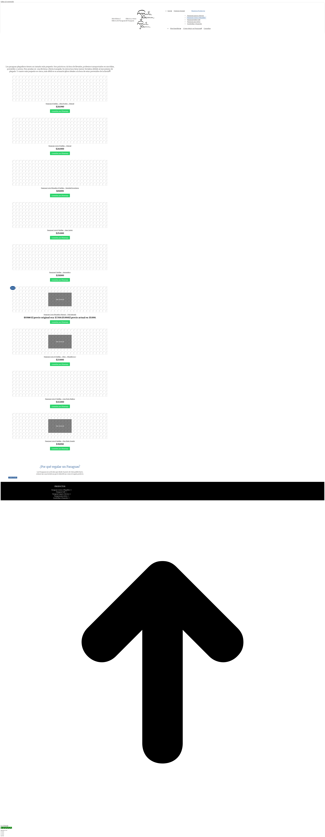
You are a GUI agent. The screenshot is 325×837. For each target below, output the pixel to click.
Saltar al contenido (7, 2)
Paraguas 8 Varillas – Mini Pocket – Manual (60, 104)
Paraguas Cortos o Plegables (60, 490)
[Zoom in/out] (6, 830)
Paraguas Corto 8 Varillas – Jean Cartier (60, 230)
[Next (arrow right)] (3, 833)
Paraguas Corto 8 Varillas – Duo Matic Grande (60, 441)
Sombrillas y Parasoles (60, 498)
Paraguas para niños (60, 496)
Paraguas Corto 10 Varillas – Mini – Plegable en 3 (60, 357)
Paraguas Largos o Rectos (60, 494)
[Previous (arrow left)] (1, 833)
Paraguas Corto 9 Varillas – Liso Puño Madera (60, 399)
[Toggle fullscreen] (4, 830)
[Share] (3, 830)
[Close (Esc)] (1, 830)
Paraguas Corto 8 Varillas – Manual (60, 146)
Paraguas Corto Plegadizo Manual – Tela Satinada (60, 314)
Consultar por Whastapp (60, 111)
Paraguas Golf (60, 492)
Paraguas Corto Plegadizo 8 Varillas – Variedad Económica (60, 188)
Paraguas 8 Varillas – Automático (60, 272)
